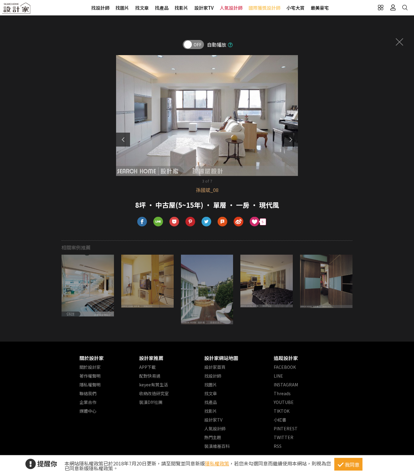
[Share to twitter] (207, 222)
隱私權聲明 (90, 385)
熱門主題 (212, 437)
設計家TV (204, 8)
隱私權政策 (217, 463)
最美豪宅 (320, 8)
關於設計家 (91, 358)
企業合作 (87, 402)
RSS (278, 446)
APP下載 (147, 367)
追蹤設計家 (286, 358)
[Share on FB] (142, 222)
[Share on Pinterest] (190, 222)
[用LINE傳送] (158, 222)
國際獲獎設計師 (264, 8)
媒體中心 (87, 411)
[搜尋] (404, 7)
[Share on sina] (239, 222)
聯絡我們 (87, 393)
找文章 (142, 8)
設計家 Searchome (17, 10)
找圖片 (122, 8)
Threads (282, 393)
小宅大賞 (295, 8)
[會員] (392, 7)
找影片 (181, 8)
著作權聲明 (90, 376)
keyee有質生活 (153, 385)
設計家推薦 (151, 358)
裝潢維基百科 (217, 446)
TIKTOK (281, 411)
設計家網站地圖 (221, 358)
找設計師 (100, 8)
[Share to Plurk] (223, 222)
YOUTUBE (284, 402)
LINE (278, 376)
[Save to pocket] (174, 222)
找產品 (162, 8)
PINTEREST (286, 428)
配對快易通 (149, 376)
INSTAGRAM (286, 385)
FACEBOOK (285, 367)
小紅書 (280, 420)
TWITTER (283, 437)
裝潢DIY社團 (150, 402)
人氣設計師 (231, 8)
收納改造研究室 (154, 393)
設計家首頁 (214, 367)
